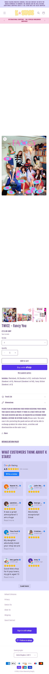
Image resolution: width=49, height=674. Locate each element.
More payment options (24, 373)
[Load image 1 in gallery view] (9, 315)
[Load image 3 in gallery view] (39, 315)
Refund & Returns (11, 594)
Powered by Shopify (29, 671)
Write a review (11, 474)
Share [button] (6, 433)
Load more (24, 586)
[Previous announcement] (4, 20)
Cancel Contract (10, 620)
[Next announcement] (44, 20)
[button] (4, 12)
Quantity (4, 348)
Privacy (7, 600)
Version (4, 338)
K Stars (21, 671)
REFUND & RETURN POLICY (10, 442)
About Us (8, 610)
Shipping (8, 615)
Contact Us (8, 605)
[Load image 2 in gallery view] (24, 315)
